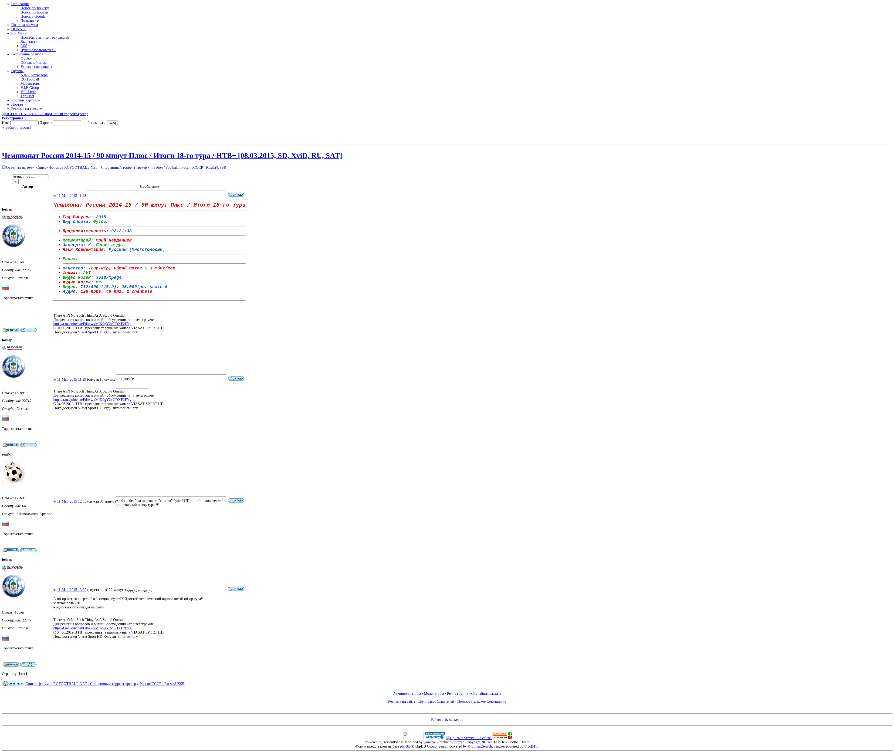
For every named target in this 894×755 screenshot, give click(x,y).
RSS (23, 46)
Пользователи (31, 21)
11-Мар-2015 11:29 (71, 379)
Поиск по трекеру (34, 8)
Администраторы (34, 75)
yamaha (429, 742)
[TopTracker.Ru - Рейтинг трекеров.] (502, 738)
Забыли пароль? (18, 127)
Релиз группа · (459, 693)
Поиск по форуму (34, 12)
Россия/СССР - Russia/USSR (203, 167)
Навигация (20, 4)
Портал (17, 104)
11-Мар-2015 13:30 (71, 590)
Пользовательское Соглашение (481, 701)
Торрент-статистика (18, 298)
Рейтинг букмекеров (447, 719)
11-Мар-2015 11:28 (71, 196)
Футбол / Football (164, 167)
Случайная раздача (486, 693)
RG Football (29, 79)
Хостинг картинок (26, 100)
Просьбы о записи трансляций (44, 37)
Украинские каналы (36, 67)
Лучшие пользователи (38, 50)
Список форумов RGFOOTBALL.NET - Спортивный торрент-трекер (91, 167)
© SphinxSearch (480, 746)
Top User (27, 96)
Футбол (26, 58)
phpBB (405, 746)
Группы (17, 71)
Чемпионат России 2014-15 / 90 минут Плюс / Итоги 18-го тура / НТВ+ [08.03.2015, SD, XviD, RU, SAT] (172, 155)
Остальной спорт (34, 62)
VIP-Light (28, 92)
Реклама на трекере (26, 109)
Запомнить (96, 123)
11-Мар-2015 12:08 (71, 501)
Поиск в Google (32, 16)
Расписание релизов (27, 54)
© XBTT (531, 746)
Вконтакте (28, 42)
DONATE (19, 29)
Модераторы (30, 83)
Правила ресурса (24, 25)
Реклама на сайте (401, 701)
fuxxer (459, 742)
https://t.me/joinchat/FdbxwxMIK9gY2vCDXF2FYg (92, 324)
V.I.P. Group (29, 88)
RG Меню (19, 33)
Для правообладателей (436, 701)
